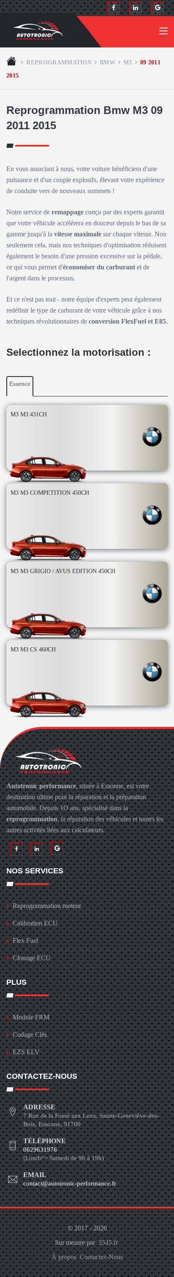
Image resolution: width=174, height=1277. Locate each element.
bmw (107, 62)
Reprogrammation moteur (47, 905)
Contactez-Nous (101, 1256)
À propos (64, 1256)
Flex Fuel (25, 940)
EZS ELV (26, 1051)
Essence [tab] (19, 383)
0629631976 (40, 1149)
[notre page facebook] (113, 8)
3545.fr (108, 1242)
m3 (127, 62)
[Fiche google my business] (157, 8)
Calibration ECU (35, 923)
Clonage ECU (32, 957)
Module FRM (31, 1017)
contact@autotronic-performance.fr (69, 1183)
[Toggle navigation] (163, 33)
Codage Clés (30, 1034)
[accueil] (12, 62)
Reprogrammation (59, 62)
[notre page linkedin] (135, 8)
